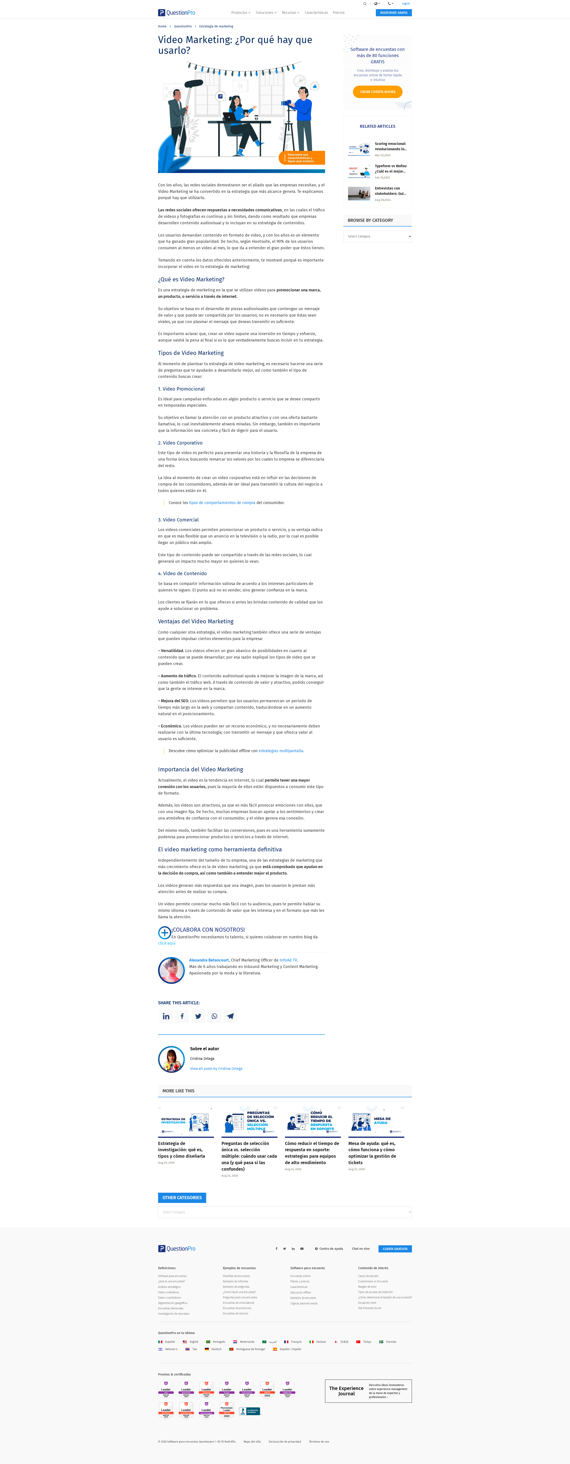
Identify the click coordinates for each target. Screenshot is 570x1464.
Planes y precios (299, 1281)
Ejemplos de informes (235, 1281)
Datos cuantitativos (169, 1297)
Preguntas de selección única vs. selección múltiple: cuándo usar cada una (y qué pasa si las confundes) (249, 1156)
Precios (338, 12)
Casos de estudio (368, 1276)
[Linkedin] (166, 1016)
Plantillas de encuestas (236, 1276)
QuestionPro (183, 26)
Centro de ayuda (331, 1249)
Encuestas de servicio (235, 1313)
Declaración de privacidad (285, 1441)
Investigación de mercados (173, 1313)
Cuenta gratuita (395, 1249)
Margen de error (367, 1286)
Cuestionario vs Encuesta (373, 1281)
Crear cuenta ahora (377, 92)
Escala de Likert (367, 1302)
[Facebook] (182, 1016)
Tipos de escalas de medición (375, 1292)
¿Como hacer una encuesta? (239, 1292)
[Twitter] (198, 1016)
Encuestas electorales (170, 1308)
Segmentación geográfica (172, 1303)
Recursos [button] (289, 12)
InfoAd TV (288, 960)
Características (316, 12)
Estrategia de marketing (216, 26)
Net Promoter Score (369, 1308)
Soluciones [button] (264, 12)
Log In (406, 3)
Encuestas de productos (237, 1308)
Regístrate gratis (393, 13)
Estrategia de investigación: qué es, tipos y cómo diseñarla (181, 1150)
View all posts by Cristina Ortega (216, 1069)
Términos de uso (319, 1441)
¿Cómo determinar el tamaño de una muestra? (385, 1297)
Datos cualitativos (168, 1292)
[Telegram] (230, 1016)
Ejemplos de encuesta (303, 1297)
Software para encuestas (172, 1276)
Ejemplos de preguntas (236, 1286)
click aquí (166, 943)
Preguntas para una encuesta (240, 1297)
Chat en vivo (361, 1249)
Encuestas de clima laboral (238, 1302)
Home (162, 26)
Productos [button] (239, 12)
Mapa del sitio (252, 1441)
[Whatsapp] (214, 1016)
